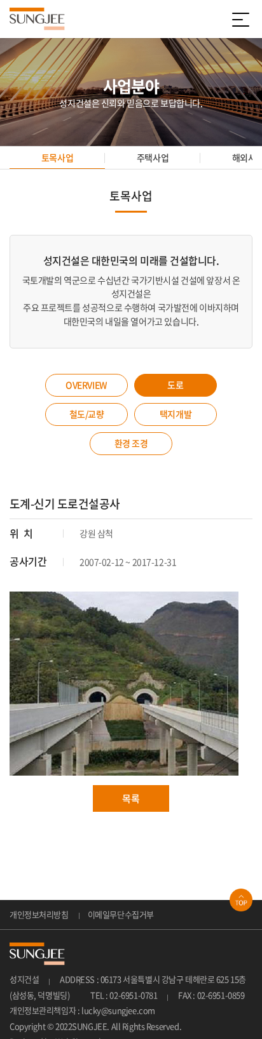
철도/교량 (86, 413)
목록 (130, 798)
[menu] (243, 19)
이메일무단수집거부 (121, 914)
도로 (175, 384)
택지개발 (175, 413)
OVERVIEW (86, 384)
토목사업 (57, 157)
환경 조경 (131, 443)
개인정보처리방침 (39, 914)
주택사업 (153, 157)
